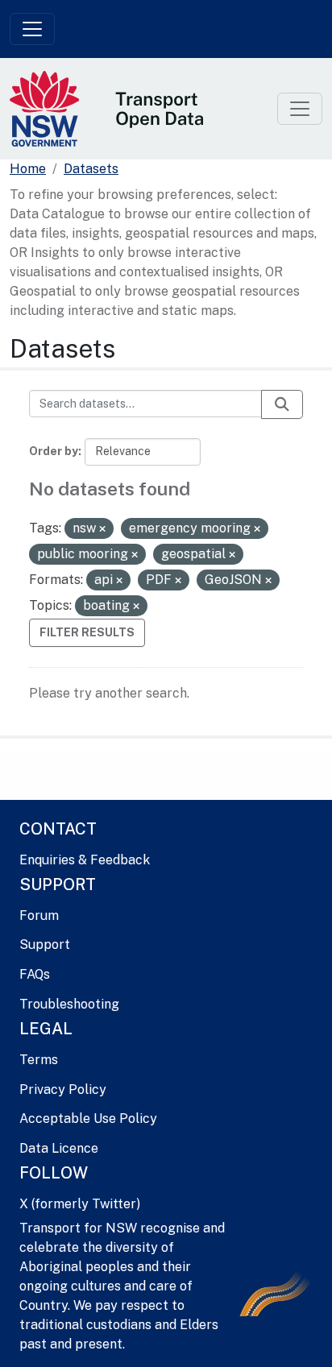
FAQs (34, 974)
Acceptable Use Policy (88, 1118)
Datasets (91, 168)
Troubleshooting (69, 1004)
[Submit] (282, 404)
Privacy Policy (62, 1089)
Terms (38, 1059)
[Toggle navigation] (32, 29)
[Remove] (102, 529)
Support (44, 944)
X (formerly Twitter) (79, 1204)
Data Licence (58, 1148)
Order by (53, 451)
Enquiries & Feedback (84, 860)
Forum (39, 915)
